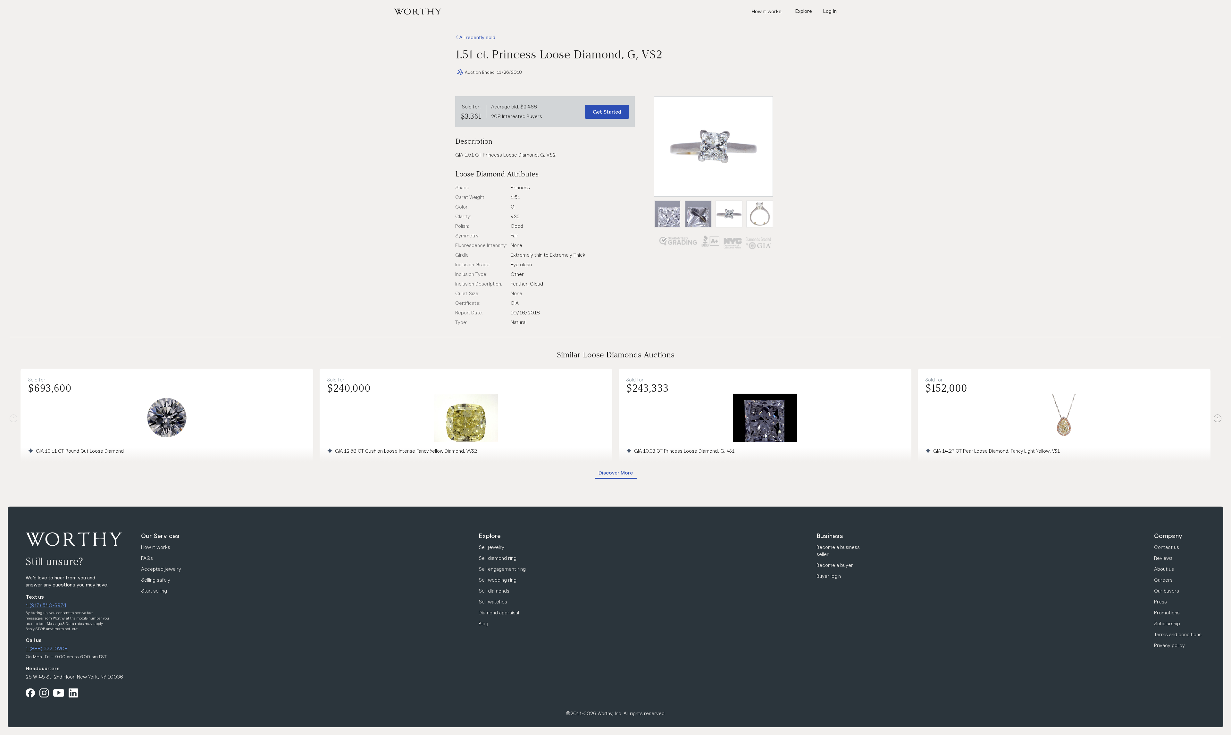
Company (1168, 536)
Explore (490, 536)
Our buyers (1166, 591)
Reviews (1163, 558)
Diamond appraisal (499, 613)
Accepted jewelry (161, 569)
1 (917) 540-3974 (46, 605)
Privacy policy (1169, 645)
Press (1160, 602)
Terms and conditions (1178, 634)
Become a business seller (838, 550)
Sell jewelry (491, 547)
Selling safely (155, 580)
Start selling (154, 591)
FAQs (147, 558)
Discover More (616, 473)
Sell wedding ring (497, 580)
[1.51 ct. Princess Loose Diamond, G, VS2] (713, 146)
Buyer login (828, 576)
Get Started (607, 112)
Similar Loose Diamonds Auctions (615, 354)
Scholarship (1167, 623)
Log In (830, 11)
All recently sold (476, 37)
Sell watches (493, 602)
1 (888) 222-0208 (47, 648)
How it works (766, 11)
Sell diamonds (494, 591)
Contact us (1166, 547)
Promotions (1167, 613)
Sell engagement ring (502, 569)
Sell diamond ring (497, 558)
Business (829, 536)
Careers (1163, 580)
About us (1164, 569)
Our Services (160, 536)
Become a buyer (834, 565)
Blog (483, 623)
